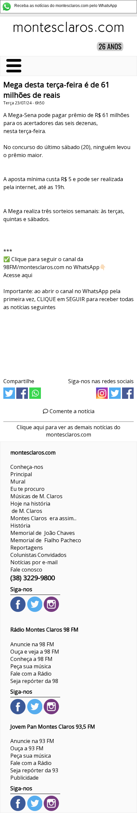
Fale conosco (26, 569)
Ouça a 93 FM (27, 748)
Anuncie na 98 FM (32, 644)
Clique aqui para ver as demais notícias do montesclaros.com (68, 431)
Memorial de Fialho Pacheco (45, 540)
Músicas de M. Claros (36, 496)
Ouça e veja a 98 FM (34, 651)
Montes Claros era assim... (43, 518)
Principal (21, 474)
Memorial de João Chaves (42, 533)
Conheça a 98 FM (31, 659)
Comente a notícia (71, 411)
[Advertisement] (68, 341)
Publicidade (24, 777)
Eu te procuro (27, 489)
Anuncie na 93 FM (32, 741)
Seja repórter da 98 (34, 681)
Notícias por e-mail (34, 562)
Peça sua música (30, 666)
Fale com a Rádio (31, 673)
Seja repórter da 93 (34, 770)
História (20, 525)
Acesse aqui (17, 275)
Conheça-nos (26, 467)
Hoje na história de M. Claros (30, 507)
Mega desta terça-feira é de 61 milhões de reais (56, 89)
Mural (17, 481)
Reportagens (26, 547)
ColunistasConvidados (38, 555)
